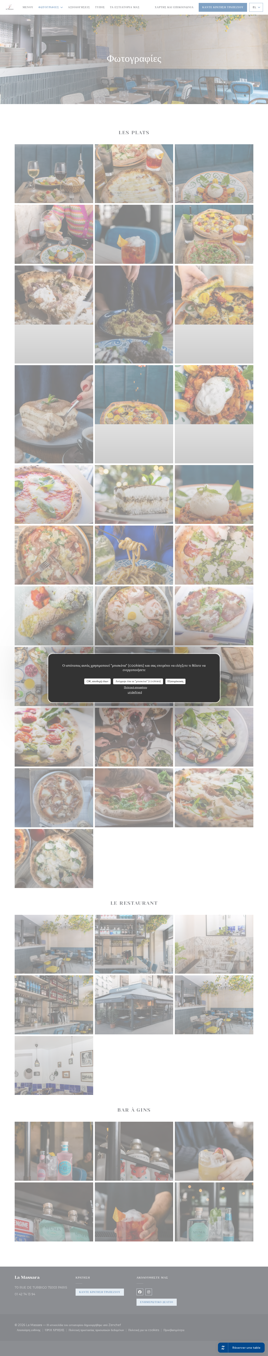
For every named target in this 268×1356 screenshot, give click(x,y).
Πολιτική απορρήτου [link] (135, 687)
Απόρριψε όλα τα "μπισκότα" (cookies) (138, 681)
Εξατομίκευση (175, 681)
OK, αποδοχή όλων (97, 681)
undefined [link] (135, 692)
